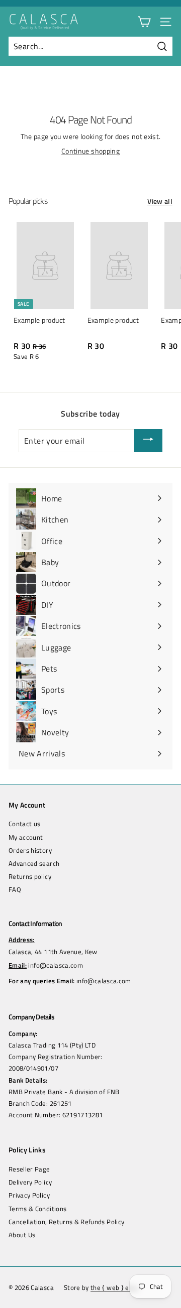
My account (26, 837)
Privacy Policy (29, 1195)
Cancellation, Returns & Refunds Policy (66, 1222)
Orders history (30, 850)
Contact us (25, 824)
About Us (22, 1235)
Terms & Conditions (37, 1209)
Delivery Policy (30, 1182)
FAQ (15, 889)
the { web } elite (114, 1287)
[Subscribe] (148, 440)
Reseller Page (29, 1169)
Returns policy (30, 876)
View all (159, 201)
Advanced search (34, 863)
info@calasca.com (55, 965)
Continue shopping (90, 151)
